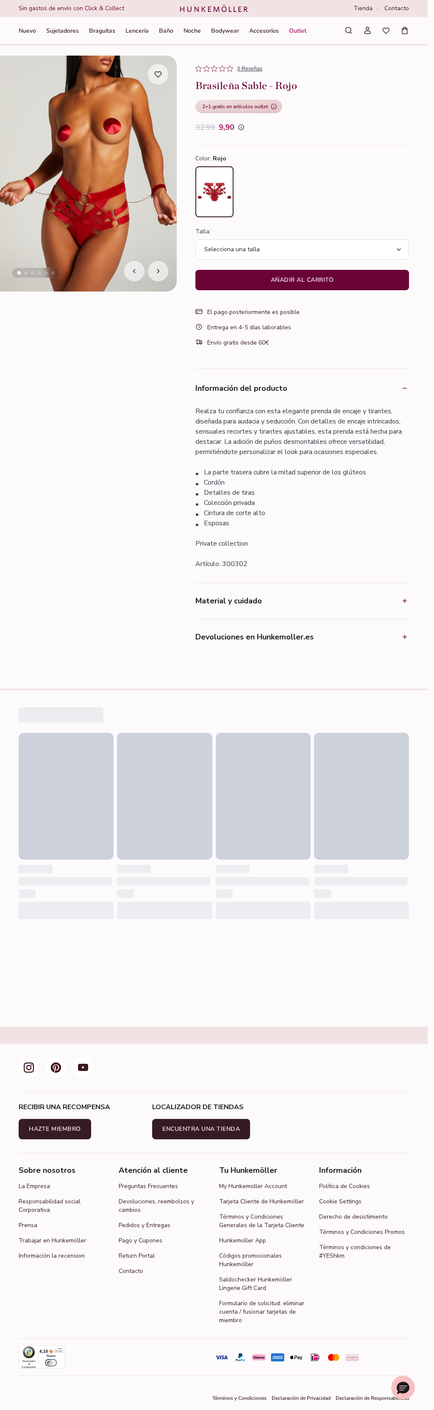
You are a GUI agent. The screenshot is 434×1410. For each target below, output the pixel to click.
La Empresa (34, 1186)
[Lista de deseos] (386, 30)
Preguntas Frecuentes (148, 1186)
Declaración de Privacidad (301, 1398)
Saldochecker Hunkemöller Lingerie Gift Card (255, 1283)
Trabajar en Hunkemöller (52, 1240)
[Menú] (60, 1351)
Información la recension (52, 1256)
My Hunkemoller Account (253, 1186)
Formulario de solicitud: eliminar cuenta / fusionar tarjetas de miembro (261, 1311)
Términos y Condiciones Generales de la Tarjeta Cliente (261, 1221)
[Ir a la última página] (134, 271)
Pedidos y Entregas (144, 1225)
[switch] (51, 1362)
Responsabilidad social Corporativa (50, 1205)
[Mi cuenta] (367, 30)
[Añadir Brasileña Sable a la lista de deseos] (158, 74)
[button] (403, 1387)
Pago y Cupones (140, 1240)
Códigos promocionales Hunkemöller (250, 1260)
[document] (93, 8)
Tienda (363, 8)
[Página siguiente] (158, 271)
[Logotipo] (214, 8)
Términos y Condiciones (239, 1398)
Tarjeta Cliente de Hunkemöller (261, 1201)
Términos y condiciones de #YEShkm (355, 1251)
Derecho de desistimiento (353, 1217)
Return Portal (137, 1256)
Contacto (396, 8)
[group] (93, 8)
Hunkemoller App (242, 1240)
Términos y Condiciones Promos (362, 1232)
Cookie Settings (340, 1201)
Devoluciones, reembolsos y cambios (156, 1205)
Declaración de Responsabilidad (372, 1398)
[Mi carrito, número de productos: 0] (404, 30)
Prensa (28, 1225)
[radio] (214, 191)
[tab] (19, 273)
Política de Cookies (344, 1186)
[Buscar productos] (348, 30)
